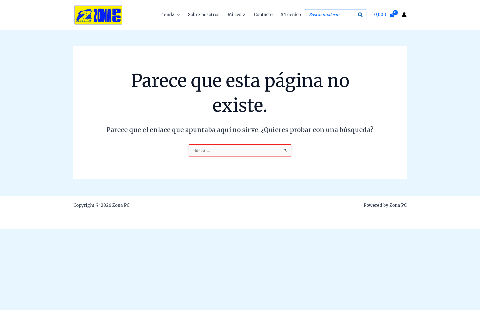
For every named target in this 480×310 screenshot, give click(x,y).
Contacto (263, 14)
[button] (177, 14)
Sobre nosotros (203, 14)
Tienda (166, 14)
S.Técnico (291, 14)
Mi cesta (237, 14)
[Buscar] (360, 14)
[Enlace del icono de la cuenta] (404, 14)
